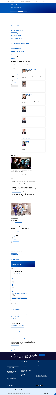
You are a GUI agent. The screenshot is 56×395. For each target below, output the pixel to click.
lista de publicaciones (18, 222)
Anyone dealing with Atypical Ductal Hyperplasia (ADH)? (19, 293)
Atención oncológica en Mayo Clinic (16, 25)
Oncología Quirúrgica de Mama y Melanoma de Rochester (20, 43)
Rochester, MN (13, 68)
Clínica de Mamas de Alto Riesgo (16, 33)
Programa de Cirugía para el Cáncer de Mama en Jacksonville (20, 49)
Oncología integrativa (14, 41)
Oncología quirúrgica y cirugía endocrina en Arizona (19, 45)
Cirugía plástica (13, 28)
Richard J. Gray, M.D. (29, 141)
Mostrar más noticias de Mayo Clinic (15, 331)
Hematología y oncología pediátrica (16, 36)
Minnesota (12, 245)
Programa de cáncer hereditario (16, 48)
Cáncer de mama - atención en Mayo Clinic (16, 251)
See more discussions (19, 298)
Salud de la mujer (13, 54)
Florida (11, 244)
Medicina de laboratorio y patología (16, 38)
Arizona (11, 243)
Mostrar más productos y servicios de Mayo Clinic (17, 338)
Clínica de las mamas (14, 32)
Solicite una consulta (14, 254)
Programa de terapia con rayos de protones (17, 51)
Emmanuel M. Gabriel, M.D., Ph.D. (31, 69)
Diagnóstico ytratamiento (16, 11)
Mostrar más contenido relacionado (15, 309)
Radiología (12, 53)
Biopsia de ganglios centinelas (15, 316)
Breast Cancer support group (21, 273)
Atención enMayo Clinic (25, 11)
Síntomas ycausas (12, 11)
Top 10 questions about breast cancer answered (17, 325)
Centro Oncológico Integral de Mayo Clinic (18, 197)
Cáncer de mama (15, 7)
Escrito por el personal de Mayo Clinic (16, 249)
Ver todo (11, 246)
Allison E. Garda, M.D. (29, 94)
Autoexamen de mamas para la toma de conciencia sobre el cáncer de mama (21, 314)
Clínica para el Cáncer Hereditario (16, 35)
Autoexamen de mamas (14, 307)
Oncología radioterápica (14, 46)
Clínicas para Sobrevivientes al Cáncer (17, 30)
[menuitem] (12, 11)
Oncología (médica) (14, 40)
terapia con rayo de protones (16, 192)
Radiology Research (14, 58)
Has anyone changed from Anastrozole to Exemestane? (19, 286)
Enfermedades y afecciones (14, 4)
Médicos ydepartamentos (20, 11)
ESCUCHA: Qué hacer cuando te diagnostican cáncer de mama (19, 336)
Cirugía (12, 27)
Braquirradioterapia (13, 318)
